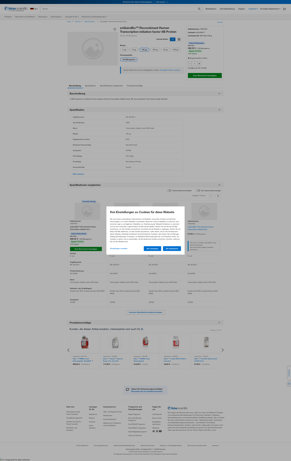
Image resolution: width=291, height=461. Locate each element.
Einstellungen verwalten (119, 248)
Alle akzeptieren (172, 249)
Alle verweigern (152, 249)
